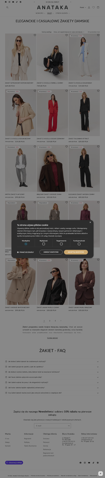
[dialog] (52, 239)
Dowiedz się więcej (55, 236)
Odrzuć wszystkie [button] (51, 252)
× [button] (90, 222)
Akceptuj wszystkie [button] (76, 252)
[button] (25, 252)
